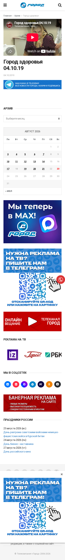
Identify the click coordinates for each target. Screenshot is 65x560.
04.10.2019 (8, 75)
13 (34, 161)
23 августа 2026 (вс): (15, 428)
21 (43, 168)
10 (8, 161)
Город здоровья (31, 16)
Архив (17, 16)
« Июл (8, 191)
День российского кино (17, 451)
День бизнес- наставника (18, 444)
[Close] (62, 474)
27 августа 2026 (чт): (15, 447)
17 (8, 168)
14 (43, 161)
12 (25, 161)
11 (16, 161)
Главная (7, 16)
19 (25, 168)
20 (34, 168)
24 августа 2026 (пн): (15, 440)
